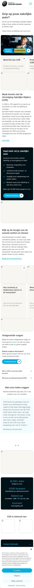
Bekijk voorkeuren (17, 581)
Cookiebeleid (11, 585)
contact (14, 342)
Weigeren (17, 576)
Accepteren (17, 570)
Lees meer (5, 140)
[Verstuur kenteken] (28, 50)
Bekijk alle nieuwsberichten (12, 259)
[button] (31, 549)
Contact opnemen (10, 361)
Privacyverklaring (20, 585)
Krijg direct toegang (12, 195)
